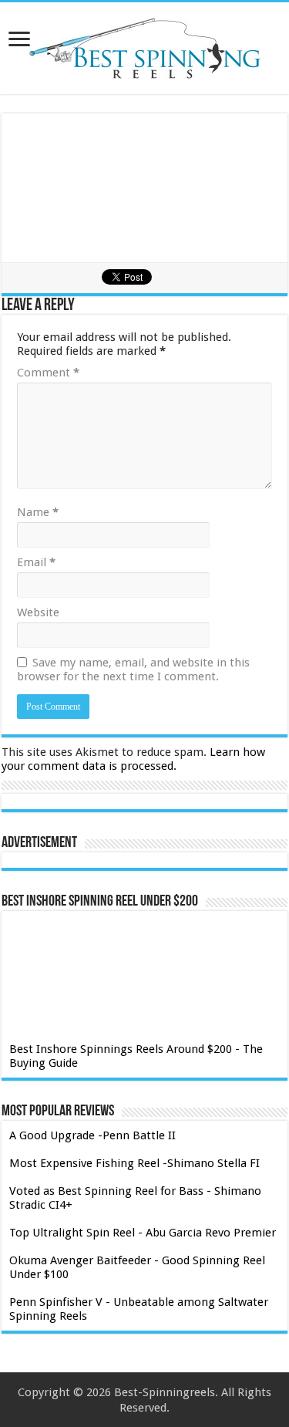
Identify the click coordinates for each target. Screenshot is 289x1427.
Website (38, 612)
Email (36, 562)
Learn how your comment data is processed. (133, 759)
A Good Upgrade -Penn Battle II (92, 1135)
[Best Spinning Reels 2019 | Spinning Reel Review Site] (144, 48)
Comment (48, 373)
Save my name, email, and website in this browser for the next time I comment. (133, 669)
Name (38, 512)
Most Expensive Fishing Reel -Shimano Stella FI (134, 1163)
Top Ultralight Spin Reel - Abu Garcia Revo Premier (142, 1233)
